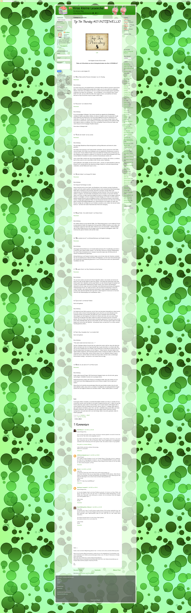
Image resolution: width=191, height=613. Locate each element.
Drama (125, 83)
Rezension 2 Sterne (128, 156)
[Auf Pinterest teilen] (81, 419)
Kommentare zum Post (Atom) (86, 573)
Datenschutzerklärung (62, 594)
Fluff (125, 90)
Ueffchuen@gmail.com (83, 455)
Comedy (126, 81)
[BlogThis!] (76, 419)
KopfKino (126, 117)
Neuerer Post (77, 570)
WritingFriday (127, 200)
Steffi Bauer (80, 429)
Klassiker (126, 116)
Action (125, 73)
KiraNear (67, 32)
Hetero (125, 102)
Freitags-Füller (127, 92)
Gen (125, 100)
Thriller (125, 190)
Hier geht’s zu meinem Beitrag (84, 444)
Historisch (126, 104)
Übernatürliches (127, 195)
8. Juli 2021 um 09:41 (92, 487)
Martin (78, 469)
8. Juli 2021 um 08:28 (86, 469)
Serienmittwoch (127, 180)
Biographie (126, 76)
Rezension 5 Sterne (128, 165)
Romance (126, 171)
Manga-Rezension (128, 127)
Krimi (125, 119)
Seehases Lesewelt (82, 487)
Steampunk (126, 183)
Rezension (76, 79)
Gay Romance (127, 95)
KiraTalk (126, 114)
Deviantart (59, 581)
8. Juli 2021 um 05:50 (94, 455)
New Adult (126, 150)
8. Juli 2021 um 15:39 (97, 507)
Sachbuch (126, 175)
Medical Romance (128, 134)
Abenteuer (126, 71)
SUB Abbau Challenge (126, 188)
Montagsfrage (127, 143)
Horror (125, 110)
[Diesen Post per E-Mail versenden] (75, 419)
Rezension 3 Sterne (128, 159)
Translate (62, 23)
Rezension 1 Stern (128, 153)
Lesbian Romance (128, 121)
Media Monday (127, 132)
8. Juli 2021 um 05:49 (89, 429)
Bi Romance (127, 75)
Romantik (126, 173)
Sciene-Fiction (127, 178)
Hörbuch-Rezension (128, 107)
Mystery (126, 145)
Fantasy (126, 88)
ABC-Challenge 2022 (129, 68)
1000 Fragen (127, 66)
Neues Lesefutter (128, 147)
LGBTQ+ (126, 126)
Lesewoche (126, 124)
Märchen (126, 130)
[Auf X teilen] (78, 419)
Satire (125, 176)
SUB (125, 185)
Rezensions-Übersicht (127, 169)
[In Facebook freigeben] (79, 419)
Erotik (125, 86)
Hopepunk (126, 106)
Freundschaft (127, 94)
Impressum (59, 588)
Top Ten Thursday (81, 416)
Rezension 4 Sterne (128, 162)
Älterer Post (116, 570)
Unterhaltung (127, 197)
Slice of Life (126, 182)
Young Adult (126, 202)
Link (97, 52)
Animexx (59, 579)
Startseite (98, 570)
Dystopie (126, 85)
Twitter (58, 582)
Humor (125, 112)
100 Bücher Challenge (126, 64)
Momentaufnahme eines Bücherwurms (128, 140)
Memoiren (126, 137)
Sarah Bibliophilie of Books (84, 507)
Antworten (79, 450)
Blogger (98, 600)
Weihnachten (127, 198)
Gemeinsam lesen (128, 97)
